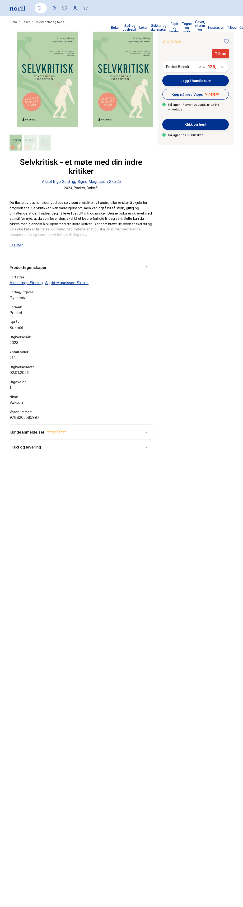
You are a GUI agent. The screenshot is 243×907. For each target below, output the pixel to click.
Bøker (26, 22)
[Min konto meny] (75, 8)
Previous (19, 97)
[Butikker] (54, 8)
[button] (64, 8)
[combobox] (40, 8)
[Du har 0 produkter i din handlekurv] (85, 8)
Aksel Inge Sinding (58, 181)
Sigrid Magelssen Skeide (99, 181)
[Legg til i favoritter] (225, 41)
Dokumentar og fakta (49, 22)
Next (143, 97)
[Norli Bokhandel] (17, 8)
